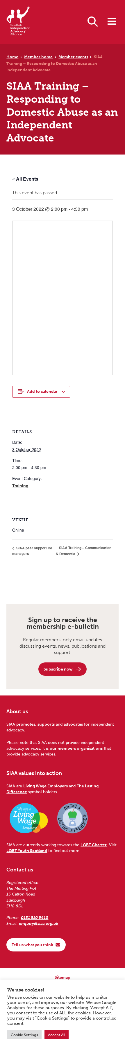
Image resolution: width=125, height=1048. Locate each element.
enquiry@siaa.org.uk (38, 923)
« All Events (25, 178)
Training (20, 485)
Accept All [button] (56, 1035)
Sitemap (62, 977)
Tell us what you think (32, 944)
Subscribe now (58, 669)
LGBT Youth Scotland (26, 850)
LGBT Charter (94, 844)
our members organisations (76, 748)
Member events (73, 56)
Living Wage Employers (45, 786)
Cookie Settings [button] (24, 1035)
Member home (38, 56)
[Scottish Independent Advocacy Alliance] (18, 21)
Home (12, 56)
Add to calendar (42, 391)
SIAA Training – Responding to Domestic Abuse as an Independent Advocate (54, 63)
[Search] (93, 21)
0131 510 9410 (34, 917)
